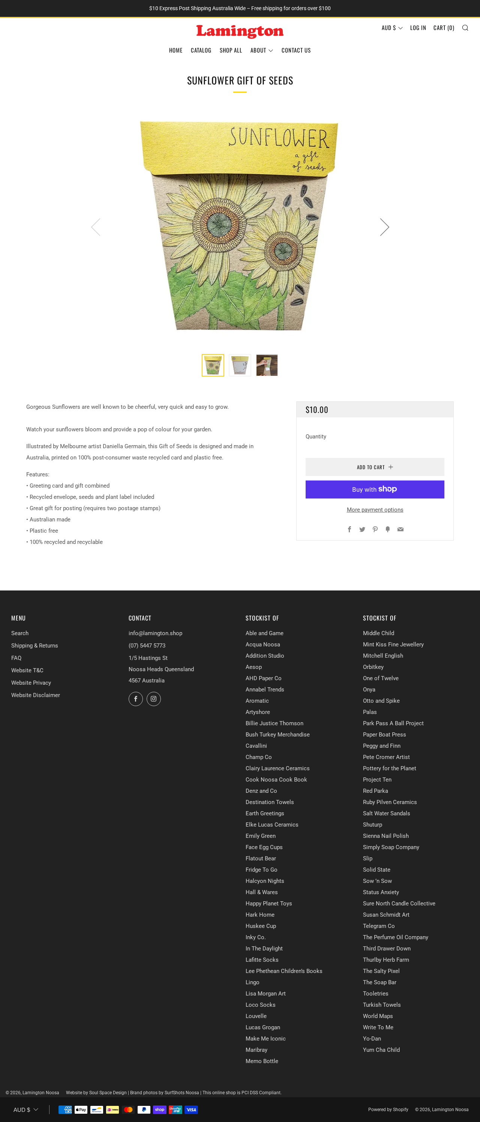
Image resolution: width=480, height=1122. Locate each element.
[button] (213, 365)
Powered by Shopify (388, 1109)
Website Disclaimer (35, 695)
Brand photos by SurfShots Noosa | (166, 1092)
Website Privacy (31, 682)
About (258, 50)
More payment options (375, 509)
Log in (418, 27)
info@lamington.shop (155, 633)
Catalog (201, 50)
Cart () (444, 27)
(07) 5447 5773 (147, 645)
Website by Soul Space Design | (98, 1092)
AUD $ (389, 27)
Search (19, 633)
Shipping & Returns (34, 645)
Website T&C (27, 670)
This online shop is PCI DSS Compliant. (242, 1092)
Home (176, 50)
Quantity (316, 436)
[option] (240, 226)
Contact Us (296, 50)
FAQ (16, 658)
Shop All (231, 50)
